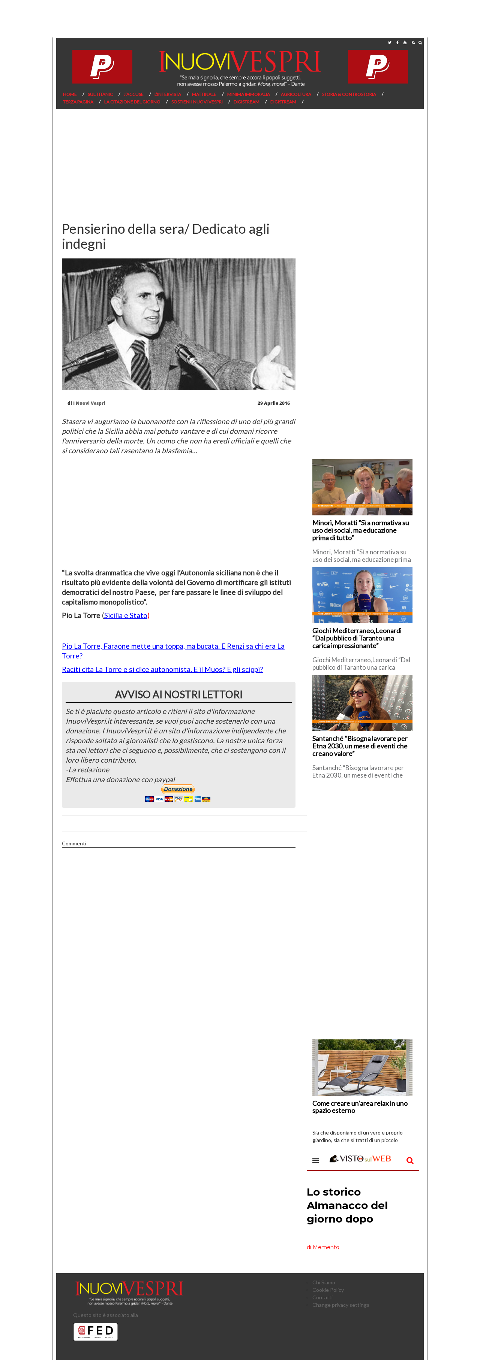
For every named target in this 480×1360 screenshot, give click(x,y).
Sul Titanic (100, 94)
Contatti (322, 1297)
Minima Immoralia (248, 94)
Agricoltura (296, 94)
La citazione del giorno (132, 102)
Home (70, 94)
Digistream (247, 102)
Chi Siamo (323, 1282)
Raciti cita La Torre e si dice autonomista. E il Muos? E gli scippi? (162, 669)
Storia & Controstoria (349, 94)
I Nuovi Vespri (89, 403)
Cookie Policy (328, 1290)
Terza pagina (78, 102)
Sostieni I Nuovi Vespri (197, 102)
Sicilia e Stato (125, 615)
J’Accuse (134, 94)
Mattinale (204, 94)
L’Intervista (167, 94)
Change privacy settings (340, 1305)
